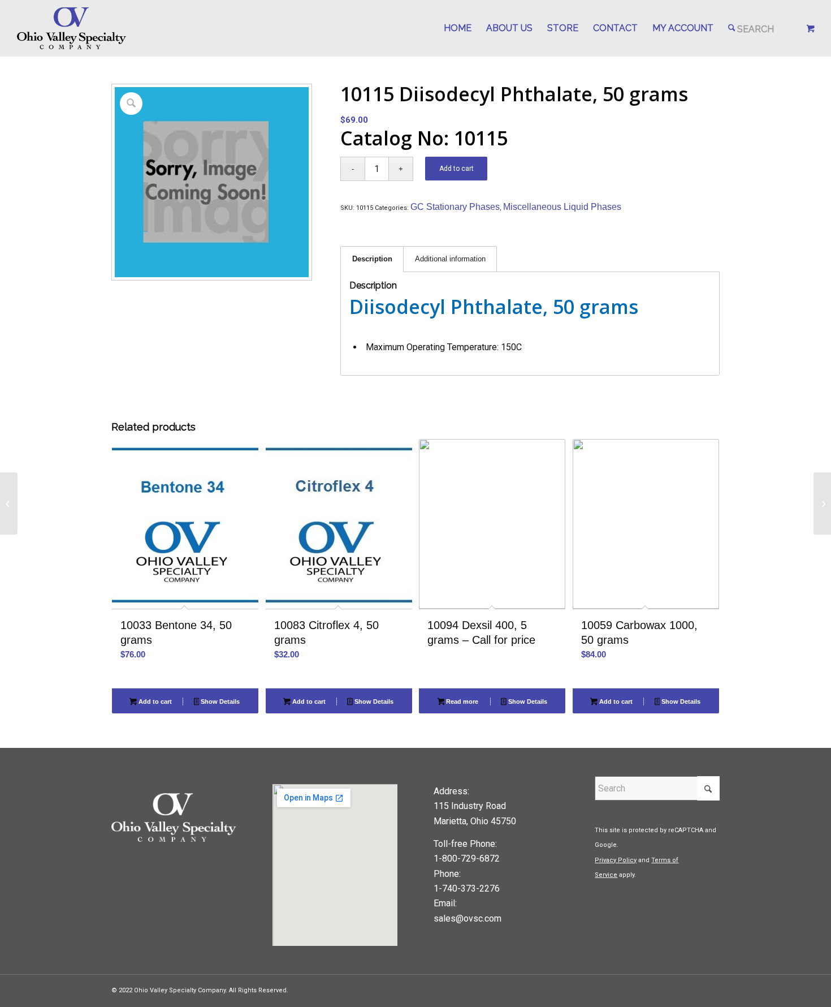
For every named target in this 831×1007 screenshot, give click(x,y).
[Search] (751, 28)
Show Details (219, 701)
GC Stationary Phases (455, 207)
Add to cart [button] (154, 701)
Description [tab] (372, 259)
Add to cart (456, 169)
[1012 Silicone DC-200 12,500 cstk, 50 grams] (822, 503)
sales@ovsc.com (467, 918)
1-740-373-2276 (467, 888)
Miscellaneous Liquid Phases (562, 207)
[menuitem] (457, 28)
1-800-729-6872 (467, 858)
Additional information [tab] (450, 259)
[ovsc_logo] (72, 28)
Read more (461, 701)
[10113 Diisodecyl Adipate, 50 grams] (9, 503)
